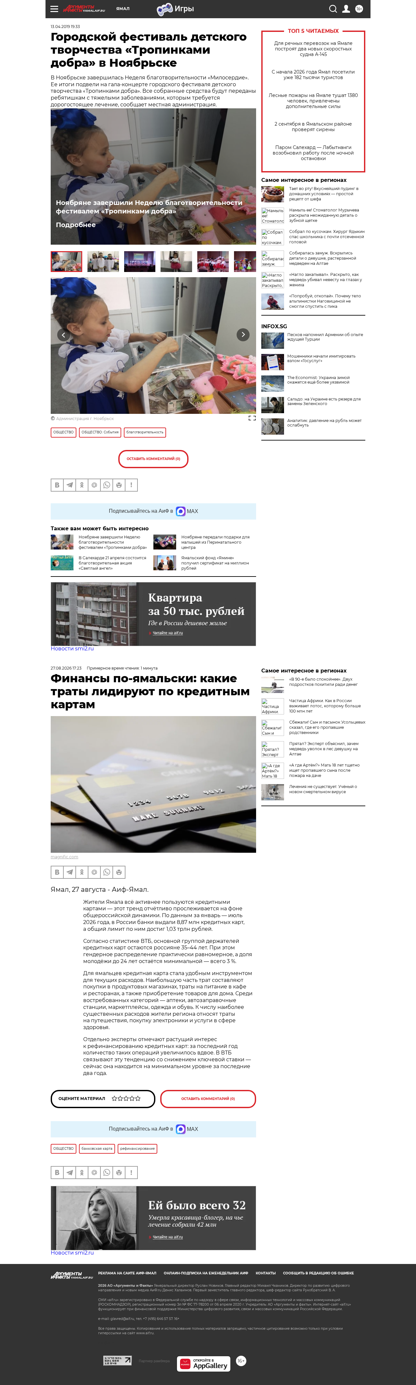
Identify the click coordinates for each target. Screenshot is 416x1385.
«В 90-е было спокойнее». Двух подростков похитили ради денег (323, 682)
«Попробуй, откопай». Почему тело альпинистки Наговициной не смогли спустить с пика (325, 301)
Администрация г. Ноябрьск (85, 418)
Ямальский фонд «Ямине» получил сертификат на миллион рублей (215, 563)
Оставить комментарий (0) (153, 459)
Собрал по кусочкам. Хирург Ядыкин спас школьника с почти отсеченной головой (327, 236)
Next (243, 334)
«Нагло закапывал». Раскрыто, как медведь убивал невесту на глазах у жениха (325, 279)
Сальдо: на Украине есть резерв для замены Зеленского (324, 401)
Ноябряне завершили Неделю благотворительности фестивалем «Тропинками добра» (149, 207)
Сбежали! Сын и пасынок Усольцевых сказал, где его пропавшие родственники (327, 727)
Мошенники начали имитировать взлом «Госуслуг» (321, 358)
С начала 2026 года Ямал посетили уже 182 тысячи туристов (313, 74)
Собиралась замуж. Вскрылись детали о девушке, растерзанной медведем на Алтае (322, 258)
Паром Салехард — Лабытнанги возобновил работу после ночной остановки (313, 153)
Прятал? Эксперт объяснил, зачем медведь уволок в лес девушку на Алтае (323, 748)
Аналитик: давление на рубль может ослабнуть (324, 423)
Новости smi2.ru (72, 648)
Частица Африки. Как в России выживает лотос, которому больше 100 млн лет (325, 705)
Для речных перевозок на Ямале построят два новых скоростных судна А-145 (313, 49)
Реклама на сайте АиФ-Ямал (127, 1273)
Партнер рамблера (154, 1361)
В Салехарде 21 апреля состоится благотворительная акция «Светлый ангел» (112, 563)
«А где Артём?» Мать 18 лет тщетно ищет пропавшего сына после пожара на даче (324, 770)
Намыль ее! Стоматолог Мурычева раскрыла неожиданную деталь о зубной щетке (324, 215)
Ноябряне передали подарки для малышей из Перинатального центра (215, 542)
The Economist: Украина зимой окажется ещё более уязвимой (318, 380)
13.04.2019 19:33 (65, 26)
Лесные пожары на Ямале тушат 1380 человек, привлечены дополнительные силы (313, 101)
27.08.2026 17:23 (66, 668)
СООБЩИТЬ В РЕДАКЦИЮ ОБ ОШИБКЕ (318, 1273)
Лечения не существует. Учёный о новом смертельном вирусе (323, 789)
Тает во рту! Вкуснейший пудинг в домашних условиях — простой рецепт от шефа (323, 193)
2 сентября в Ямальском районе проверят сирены (313, 126)
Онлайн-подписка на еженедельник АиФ (206, 1273)
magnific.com (64, 856)
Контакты (266, 1273)
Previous (64, 334)
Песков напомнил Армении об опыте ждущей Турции (325, 337)
